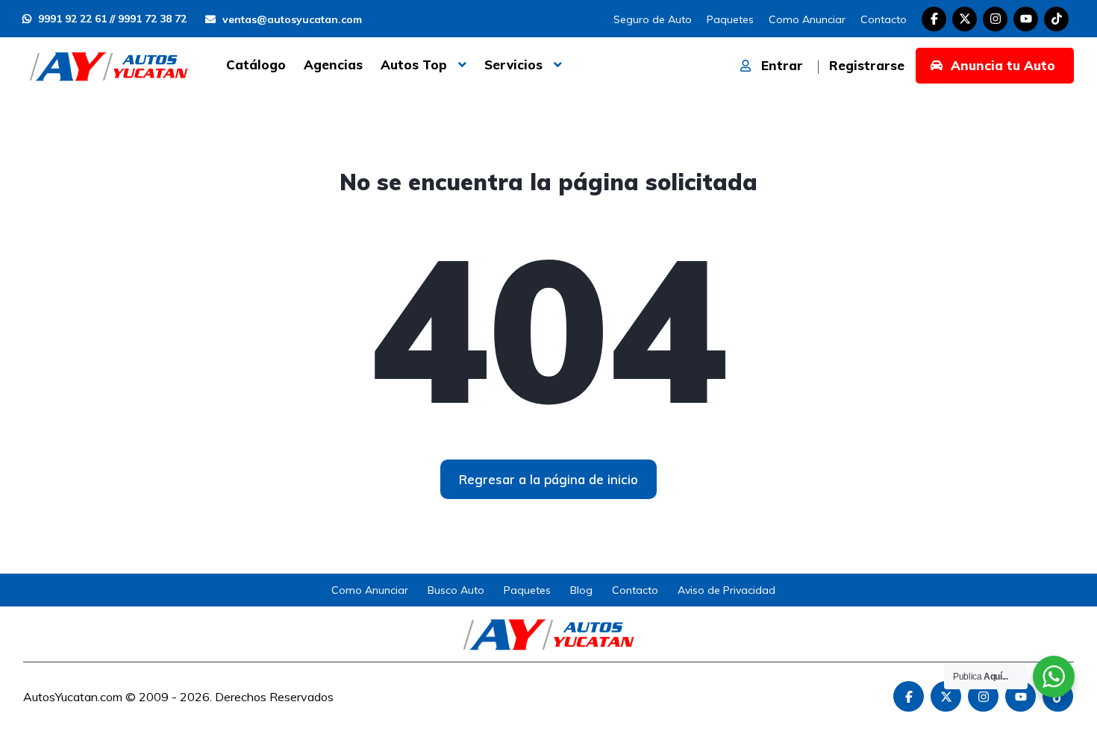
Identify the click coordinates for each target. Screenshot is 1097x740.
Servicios (513, 64)
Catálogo (256, 64)
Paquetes (730, 19)
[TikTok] (1056, 19)
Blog (581, 590)
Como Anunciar (807, 19)
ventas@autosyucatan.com (290, 19)
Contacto (883, 19)
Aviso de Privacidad (726, 590)
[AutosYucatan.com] (108, 64)
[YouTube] (1025, 19)
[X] (964, 19)
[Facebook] (934, 19)
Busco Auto (456, 590)
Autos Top (414, 64)
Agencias (333, 64)
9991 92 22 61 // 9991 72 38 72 (111, 18)
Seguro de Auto (652, 19)
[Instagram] (995, 19)
